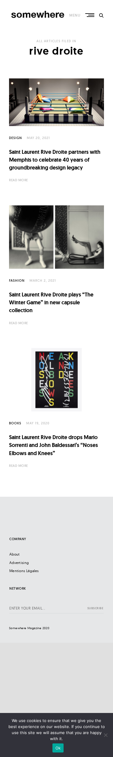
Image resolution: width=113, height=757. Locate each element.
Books (15, 423)
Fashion (17, 280)
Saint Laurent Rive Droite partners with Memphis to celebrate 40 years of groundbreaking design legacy (54, 159)
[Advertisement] (56, 699)
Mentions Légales (24, 571)
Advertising (19, 562)
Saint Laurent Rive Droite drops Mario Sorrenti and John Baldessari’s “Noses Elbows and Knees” (53, 445)
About (14, 554)
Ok (58, 748)
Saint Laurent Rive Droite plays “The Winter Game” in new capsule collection (51, 302)
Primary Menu (90, 15)
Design (15, 138)
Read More (18, 180)
